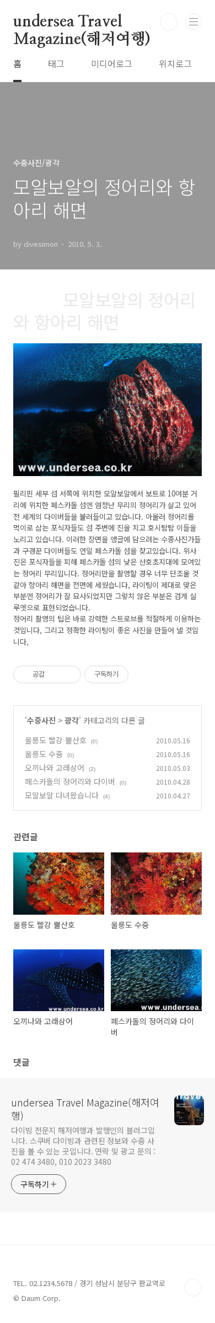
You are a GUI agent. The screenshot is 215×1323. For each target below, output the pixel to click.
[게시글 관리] (69, 674)
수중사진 (41, 720)
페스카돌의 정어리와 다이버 (70, 781)
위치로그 (175, 63)
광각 (71, 720)
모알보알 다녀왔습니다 (62, 795)
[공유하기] (55, 674)
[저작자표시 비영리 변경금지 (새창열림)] (143, 674)
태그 (56, 63)
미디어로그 (111, 63)
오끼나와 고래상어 (54, 767)
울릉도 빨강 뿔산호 (56, 740)
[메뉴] (193, 21)
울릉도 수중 (44, 753)
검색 (168, 22)
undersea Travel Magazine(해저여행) (81, 22)
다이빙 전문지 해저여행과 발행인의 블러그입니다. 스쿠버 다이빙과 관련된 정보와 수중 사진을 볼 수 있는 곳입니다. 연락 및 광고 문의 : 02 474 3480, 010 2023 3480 (83, 1146)
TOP (193, 1288)
